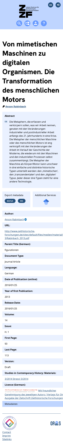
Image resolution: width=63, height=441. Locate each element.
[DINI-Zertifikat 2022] (9, 422)
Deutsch (50, 4)
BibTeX (10, 201)
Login (58, 4)
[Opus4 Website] (56, 422)
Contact (6, 432)
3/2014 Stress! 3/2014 (16, 378)
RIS (21, 201)
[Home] (31, 12)
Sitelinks (7, 439)
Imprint (6, 435)
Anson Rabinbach (15, 106)
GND (25, 219)
